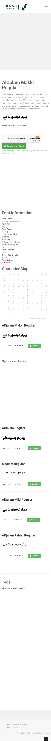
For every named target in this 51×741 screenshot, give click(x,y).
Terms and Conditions (35, 733)
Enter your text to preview (14, 125)
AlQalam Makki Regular (18, 325)
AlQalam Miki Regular (17, 499)
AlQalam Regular (14, 428)
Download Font (15, 146)
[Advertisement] (25, 41)
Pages (47, 733)
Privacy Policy (21, 733)
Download (35, 346)
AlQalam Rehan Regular (18, 535)
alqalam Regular (13, 464)
